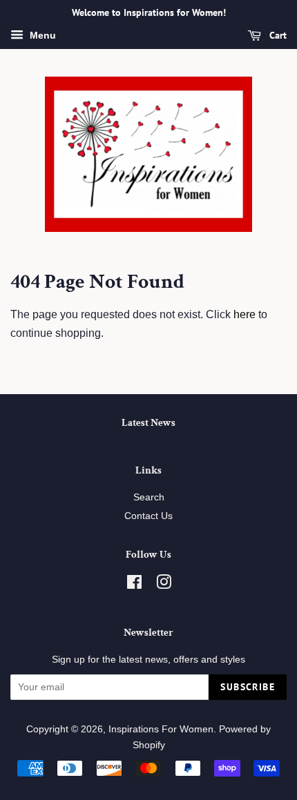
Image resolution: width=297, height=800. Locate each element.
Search (148, 497)
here (244, 314)
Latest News (148, 422)
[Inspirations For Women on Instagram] (163, 585)
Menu (41, 35)
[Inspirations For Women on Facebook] (134, 585)
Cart (277, 35)
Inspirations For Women (160, 729)
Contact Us (148, 516)
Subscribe (247, 687)
